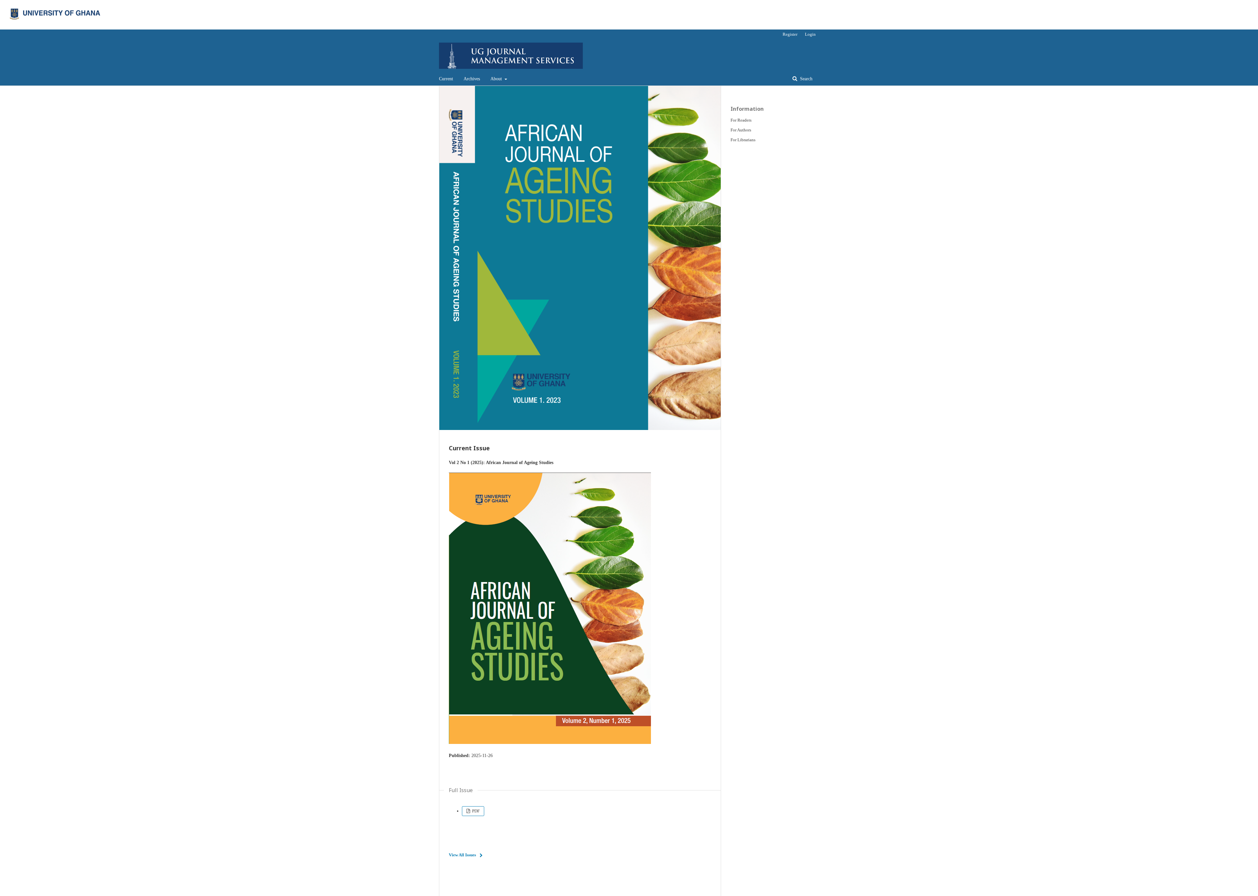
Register (790, 34)
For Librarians (743, 139)
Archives (472, 78)
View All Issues (462, 854)
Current (446, 78)
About (496, 78)
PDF (475, 810)
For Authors (741, 129)
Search (805, 78)
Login (810, 34)
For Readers (741, 120)
